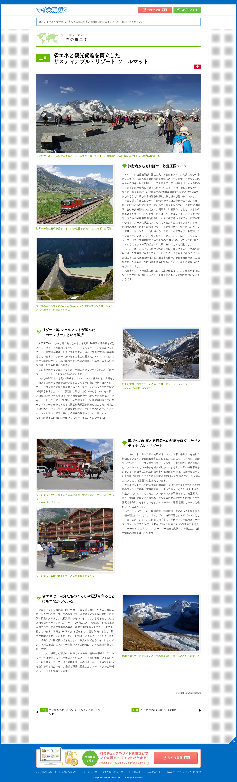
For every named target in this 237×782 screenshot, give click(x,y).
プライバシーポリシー (111, 772)
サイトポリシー (88, 772)
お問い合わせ (67, 772)
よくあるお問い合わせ (44, 772)
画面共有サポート (153, 772)
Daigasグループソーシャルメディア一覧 (182, 772)
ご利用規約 (133, 772)
